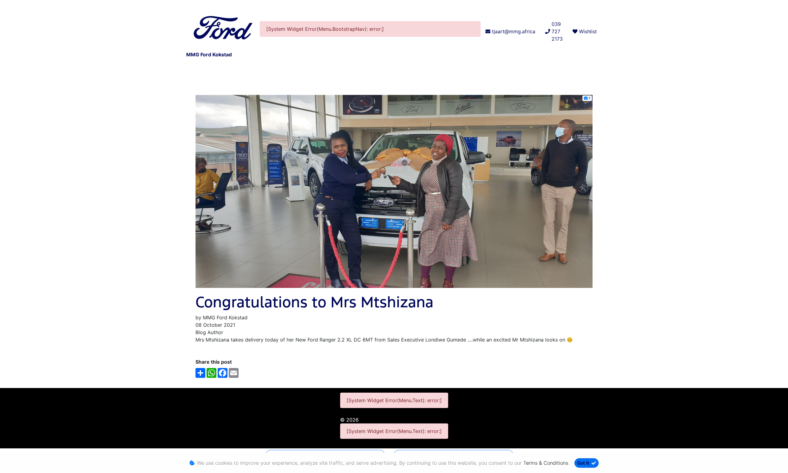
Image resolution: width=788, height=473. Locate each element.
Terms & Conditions (545, 463)
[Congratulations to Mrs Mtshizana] (394, 191)
